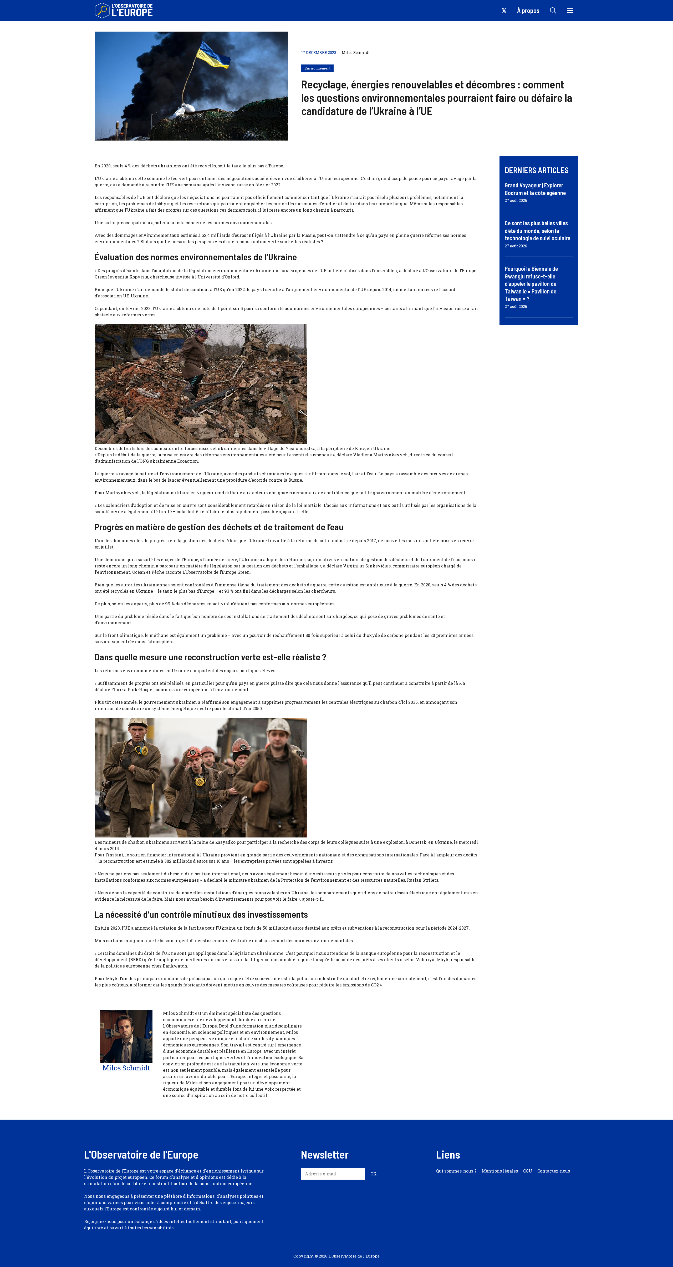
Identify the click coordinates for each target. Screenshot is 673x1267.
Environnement (317, 68)
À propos (528, 10)
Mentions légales (500, 1171)
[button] (553, 10)
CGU (527, 1171)
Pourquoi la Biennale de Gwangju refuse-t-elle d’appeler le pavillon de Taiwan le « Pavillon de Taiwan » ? (531, 283)
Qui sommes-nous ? (456, 1171)
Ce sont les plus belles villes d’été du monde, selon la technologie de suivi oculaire (537, 230)
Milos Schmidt (356, 52)
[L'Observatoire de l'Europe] (124, 10)
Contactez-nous (553, 1171)
